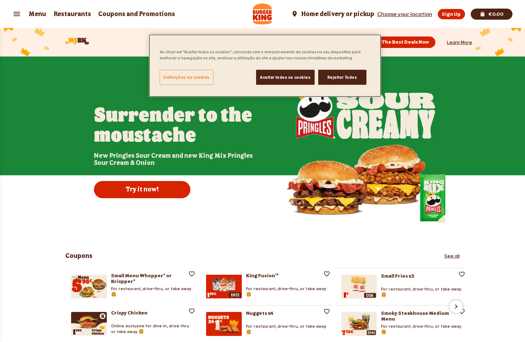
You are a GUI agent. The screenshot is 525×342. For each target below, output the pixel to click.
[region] (265, 65)
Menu (37, 14)
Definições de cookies (187, 77)
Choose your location (404, 13)
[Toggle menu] (16, 14)
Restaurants (72, 14)
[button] (459, 42)
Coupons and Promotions (136, 14)
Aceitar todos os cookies (285, 77)
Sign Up (451, 14)
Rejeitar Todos (342, 77)
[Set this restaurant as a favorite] (192, 273)
